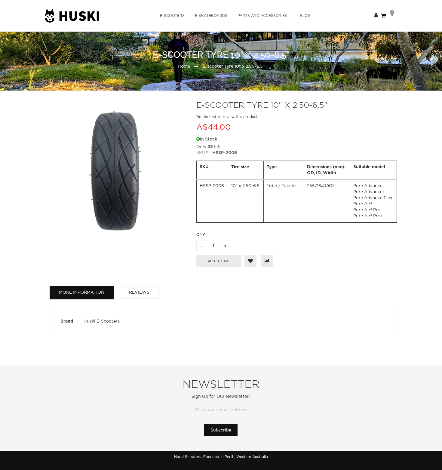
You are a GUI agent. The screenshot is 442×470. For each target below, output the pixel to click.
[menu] (235, 16)
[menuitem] (172, 16)
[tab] (82, 292)
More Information (81, 292)
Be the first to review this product (227, 117)
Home (184, 66)
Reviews (139, 292)
